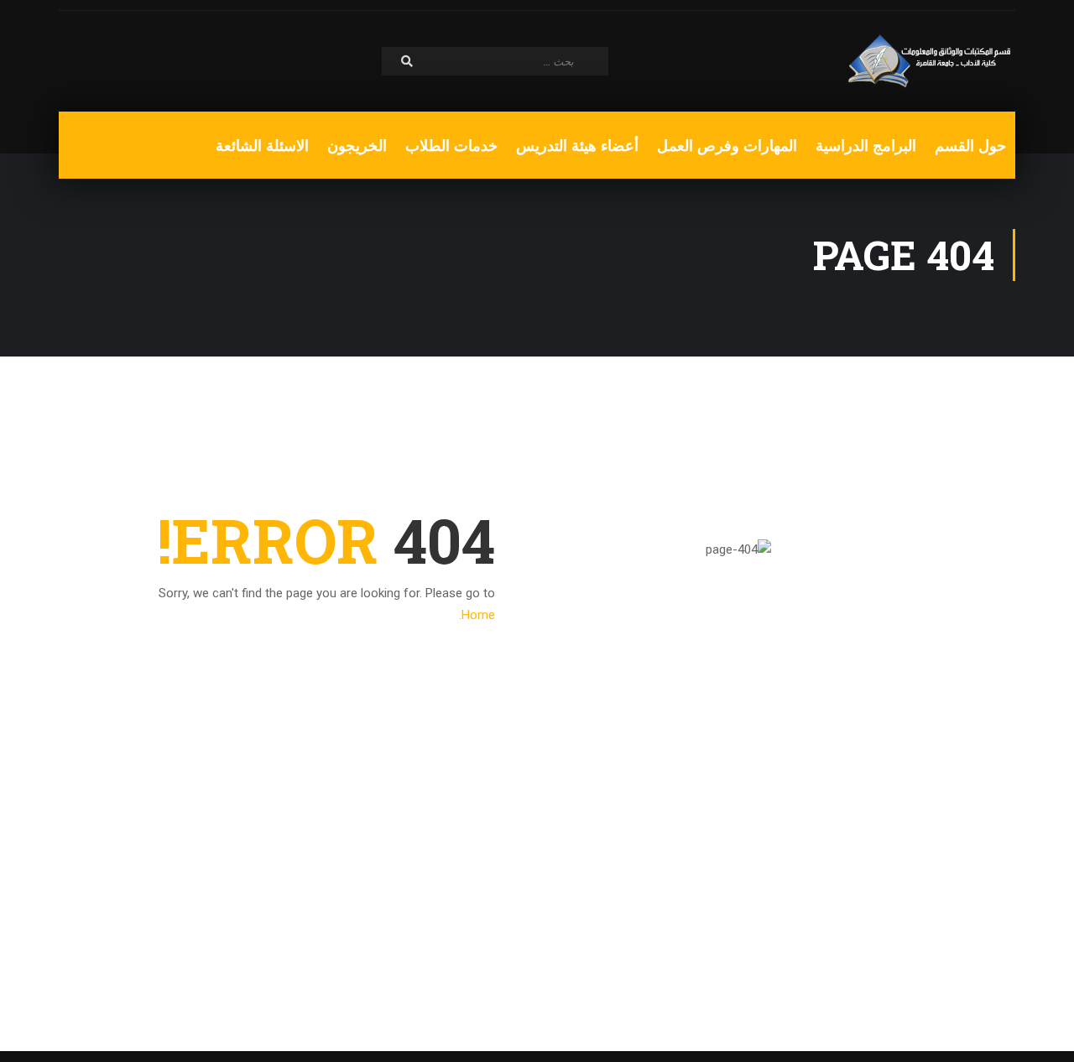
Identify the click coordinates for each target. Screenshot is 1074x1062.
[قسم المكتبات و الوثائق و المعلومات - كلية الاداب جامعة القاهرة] (931, 61)
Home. (477, 614)
